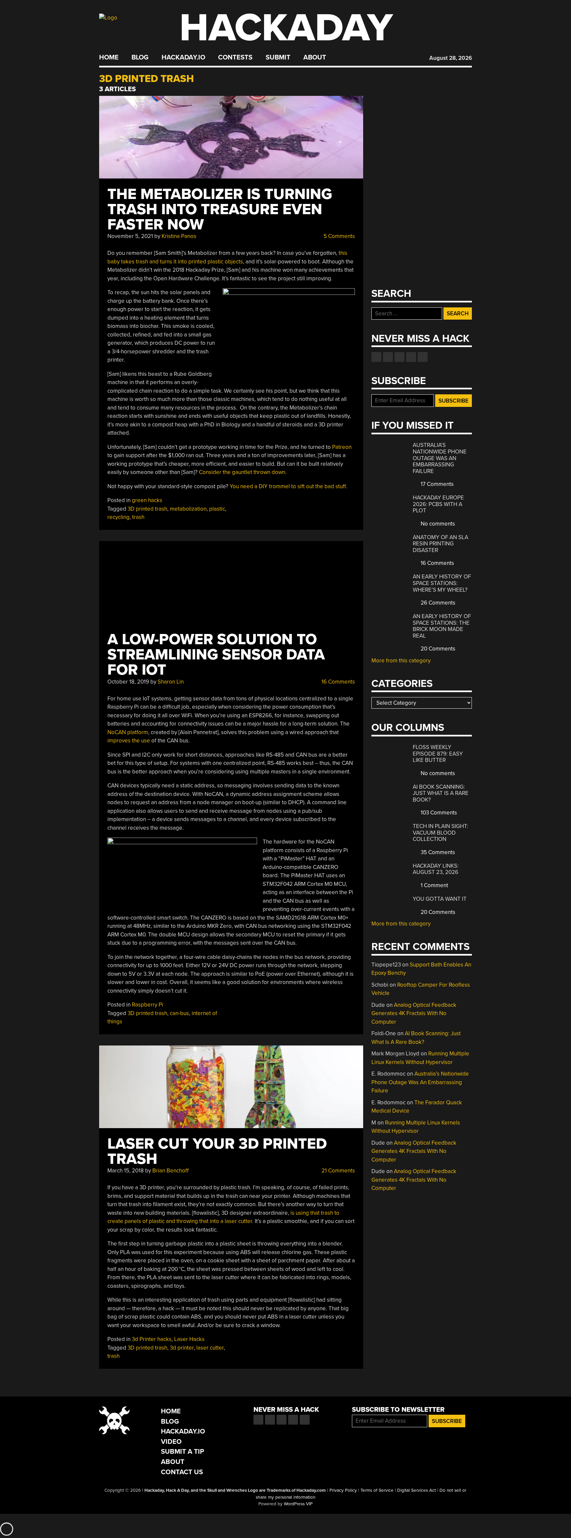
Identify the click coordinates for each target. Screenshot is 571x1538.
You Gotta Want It (440, 898)
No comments (437, 523)
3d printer (182, 1347)
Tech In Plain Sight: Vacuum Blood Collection (440, 833)
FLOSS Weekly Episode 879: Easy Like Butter (438, 754)
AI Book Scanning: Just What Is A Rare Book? (441, 793)
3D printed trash (147, 508)
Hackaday (286, 28)
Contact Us (182, 1472)
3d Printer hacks (151, 1339)
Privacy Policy (343, 1490)
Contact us (423, 357)
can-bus (179, 1013)
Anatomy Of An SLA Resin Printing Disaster (440, 544)
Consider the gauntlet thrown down (242, 472)
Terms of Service (377, 1490)
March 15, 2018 (125, 1170)
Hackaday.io (183, 57)
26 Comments (437, 602)
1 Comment (433, 885)
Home (109, 57)
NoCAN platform (127, 732)
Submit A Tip (182, 1451)
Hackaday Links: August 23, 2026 (436, 869)
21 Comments (337, 1170)
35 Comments (437, 852)
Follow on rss (411, 357)
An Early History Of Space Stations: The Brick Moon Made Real (442, 626)
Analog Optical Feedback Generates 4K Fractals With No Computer (413, 1013)
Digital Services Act (416, 1490)
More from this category (401, 660)
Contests (235, 57)
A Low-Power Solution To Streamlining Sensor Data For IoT (216, 654)
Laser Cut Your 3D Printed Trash (217, 1151)
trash (138, 517)
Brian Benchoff (170, 1170)
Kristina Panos (179, 236)
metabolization (188, 508)
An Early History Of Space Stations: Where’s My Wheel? (442, 583)
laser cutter (210, 1347)
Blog (140, 57)
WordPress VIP (298, 1504)
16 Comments (337, 681)
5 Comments (338, 236)
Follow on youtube (399, 357)
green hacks (147, 500)
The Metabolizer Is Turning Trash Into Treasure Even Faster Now (219, 209)
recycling (118, 517)
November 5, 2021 (130, 236)
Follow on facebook (376, 357)
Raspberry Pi (147, 1004)
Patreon (342, 447)
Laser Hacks (189, 1339)
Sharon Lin (171, 681)
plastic (217, 508)
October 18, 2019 (128, 681)
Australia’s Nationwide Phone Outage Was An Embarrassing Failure (440, 458)
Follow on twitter (388, 357)
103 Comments (438, 812)
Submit (278, 57)
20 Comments (437, 648)
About (314, 57)
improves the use (128, 740)
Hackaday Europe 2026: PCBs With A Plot (438, 504)
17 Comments (436, 484)
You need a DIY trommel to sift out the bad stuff (288, 486)
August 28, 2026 (450, 58)
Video (171, 1442)
